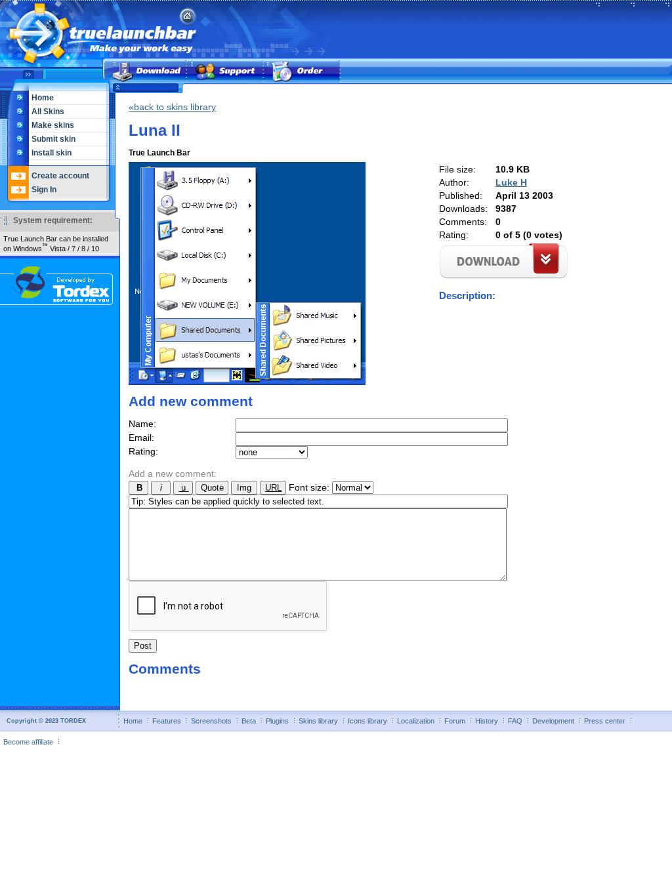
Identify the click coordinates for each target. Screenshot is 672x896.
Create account (60, 175)
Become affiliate (28, 742)
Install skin (52, 152)
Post (143, 646)
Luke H (511, 182)
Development (553, 721)
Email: (141, 437)
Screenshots (211, 721)
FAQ (515, 721)
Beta (249, 721)
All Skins (48, 111)
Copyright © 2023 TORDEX (46, 721)
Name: (142, 423)
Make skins (53, 125)
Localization (415, 721)
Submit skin (53, 139)
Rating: (143, 451)
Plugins (277, 721)
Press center (604, 721)
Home (43, 97)
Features (166, 721)
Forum (454, 721)
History (486, 721)
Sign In (44, 189)
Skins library (318, 721)
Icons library (367, 721)
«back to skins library (172, 107)
